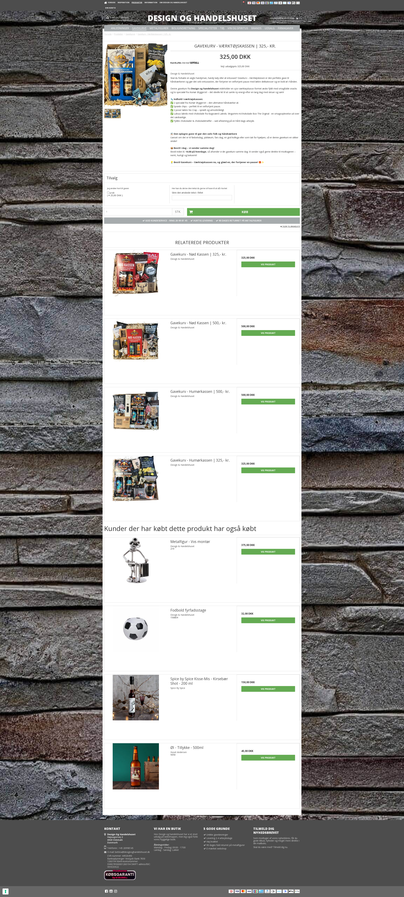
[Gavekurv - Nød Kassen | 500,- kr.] (135, 350)
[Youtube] (111, 891)
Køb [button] (245, 212)
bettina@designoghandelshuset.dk (132, 851)
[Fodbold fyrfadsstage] (135, 637)
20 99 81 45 (181, 220)
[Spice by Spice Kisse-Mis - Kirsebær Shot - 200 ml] (135, 705)
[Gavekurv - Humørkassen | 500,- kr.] (135, 418)
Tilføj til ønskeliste (291, 226)
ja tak (111, 192)
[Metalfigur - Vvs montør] (135, 568)
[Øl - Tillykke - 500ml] (135, 774)
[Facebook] (106, 891)
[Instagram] (115, 891)
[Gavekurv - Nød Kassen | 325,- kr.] (135, 281)
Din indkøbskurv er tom (282, 18)
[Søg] (118, 17)
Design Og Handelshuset (202, 18)
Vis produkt (268, 264)
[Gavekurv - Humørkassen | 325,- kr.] (135, 487)
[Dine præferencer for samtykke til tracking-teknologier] (6, 891)
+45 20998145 (126, 848)
